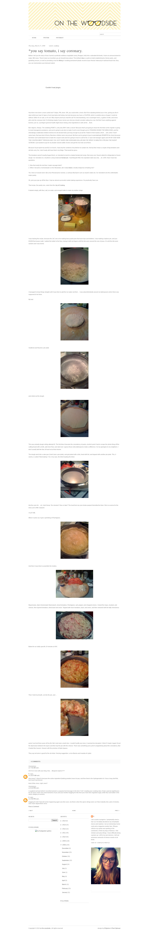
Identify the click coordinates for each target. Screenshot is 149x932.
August (64, 864)
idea (82, 58)
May (63, 876)
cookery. (56, 46)
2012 (64, 829)
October (64, 856)
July (63, 868)
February (65, 888)
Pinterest (59, 38)
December (65, 848)
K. (29, 774)
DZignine (107, 928)
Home (34, 38)
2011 (64, 833)
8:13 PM (33, 788)
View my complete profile (100, 842)
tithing (61, 60)
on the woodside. (45, 928)
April (63, 880)
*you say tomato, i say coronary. (55, 50)
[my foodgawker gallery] (43, 831)
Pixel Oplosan (116, 928)
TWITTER (46, 38)
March (64, 884)
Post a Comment (34, 806)
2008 (64, 845)
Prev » (117, 810)
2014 (64, 821)
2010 (64, 837)
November (65, 852)
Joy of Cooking (60, 185)
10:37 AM (33, 775)
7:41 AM (33, 768)
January (64, 892)
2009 (64, 841)
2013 (64, 825)
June (63, 872)
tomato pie (65, 158)
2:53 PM (33, 799)
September (65, 860)
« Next (31, 810)
